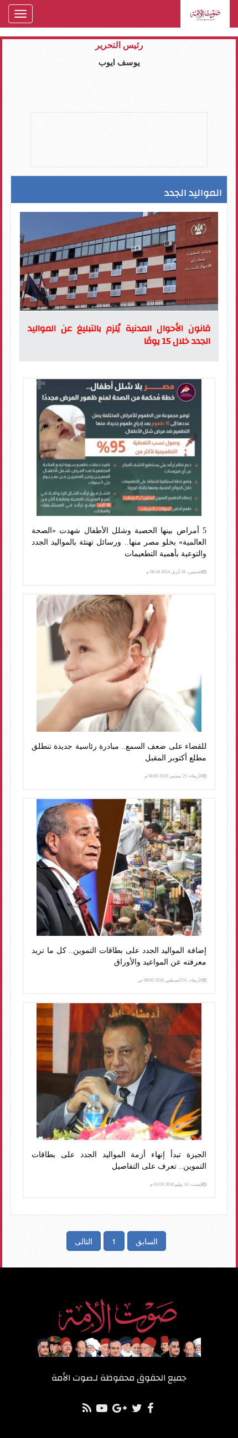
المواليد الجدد (193, 193)
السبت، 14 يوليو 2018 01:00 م (176, 1184)
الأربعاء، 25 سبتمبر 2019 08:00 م (173, 776)
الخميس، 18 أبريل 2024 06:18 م (174, 571)
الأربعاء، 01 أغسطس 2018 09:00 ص (170, 980)
